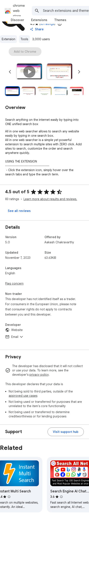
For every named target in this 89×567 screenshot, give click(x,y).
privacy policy (39, 375)
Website (17, 330)
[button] (29, 72)
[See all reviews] (19, 211)
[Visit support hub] (66, 432)
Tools (24, 39)
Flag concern (14, 283)
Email (14, 337)
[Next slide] (79, 71)
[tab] (17, 20)
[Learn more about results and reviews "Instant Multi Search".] (9, 497)
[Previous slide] (10, 71)
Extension (8, 39)
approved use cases (23, 396)
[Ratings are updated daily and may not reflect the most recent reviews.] (59, 24)
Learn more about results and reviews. (50, 199)
